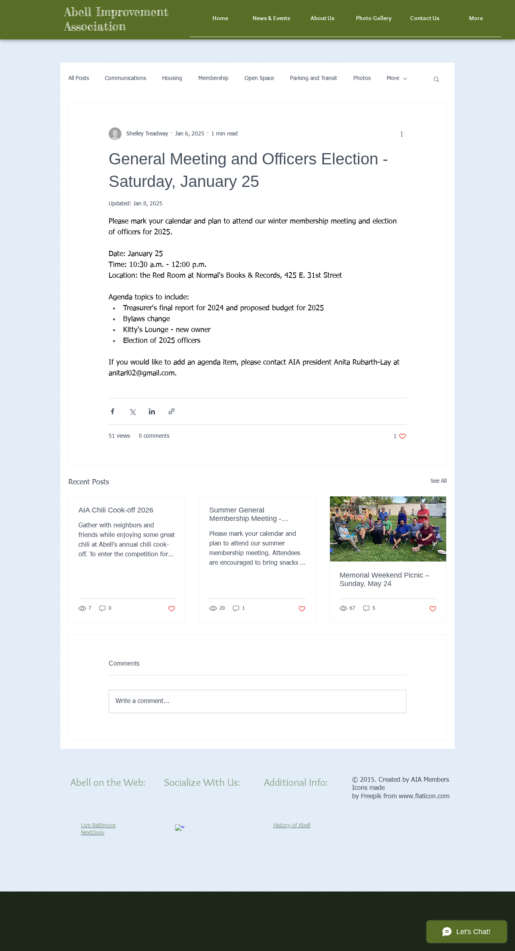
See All (439, 481)
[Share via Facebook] (112, 411)
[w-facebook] (179, 829)
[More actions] (401, 134)
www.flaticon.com (424, 796)
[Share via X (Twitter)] (132, 411)
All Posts (78, 78)
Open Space (259, 78)
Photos (362, 78)
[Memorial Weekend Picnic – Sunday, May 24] (388, 529)
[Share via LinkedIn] (152, 411)
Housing (172, 78)
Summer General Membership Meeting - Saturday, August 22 (245, 514)
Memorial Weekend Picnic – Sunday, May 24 (384, 579)
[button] (475, 21)
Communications (125, 78)
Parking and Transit (313, 78)
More (393, 78)
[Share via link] (171, 411)
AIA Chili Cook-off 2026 (115, 510)
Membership (213, 78)
